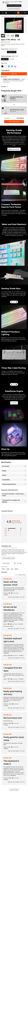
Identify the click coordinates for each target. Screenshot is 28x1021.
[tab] (15, 13)
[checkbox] (3, 96)
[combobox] (21, 574)
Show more (4, 572)
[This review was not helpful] (23, 597)
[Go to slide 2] (8, 36)
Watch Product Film (15, 149)
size (12, 569)
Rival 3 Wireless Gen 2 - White (17, 109)
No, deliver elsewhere (13, 8)
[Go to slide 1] (3, 36)
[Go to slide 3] (12, 36)
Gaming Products (5, 16)
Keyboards (12, 16)
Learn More (14, 403)
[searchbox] (7, 563)
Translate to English (9, 626)
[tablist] (15, 13)
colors (3, 569)
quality (8, 569)
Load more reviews (14, 789)
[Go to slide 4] (17, 36)
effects (16, 569)
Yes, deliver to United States (14, 5)
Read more (11, 621)
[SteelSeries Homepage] (6, 13)
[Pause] (11, 302)
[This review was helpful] (20, 597)
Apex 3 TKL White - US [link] (20, 16)
